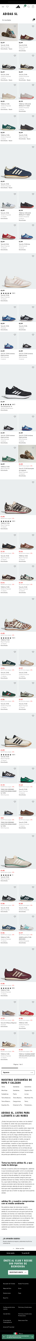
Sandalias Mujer (16, 1091)
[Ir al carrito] (33, 6)
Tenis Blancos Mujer (6, 1102)
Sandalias (16, 1087)
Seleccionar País (23, 1320)
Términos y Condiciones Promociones (25, 1314)
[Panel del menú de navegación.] (3, 6)
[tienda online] (18, 7)
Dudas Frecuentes (23, 1283)
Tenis (3, 1087)
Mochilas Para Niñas (29, 1098)
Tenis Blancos (6, 1098)
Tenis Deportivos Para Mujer (28, 1102)
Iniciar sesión (10, 1253)
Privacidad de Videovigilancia (7, 1321)
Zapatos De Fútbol (28, 1091)
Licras (26, 1094)
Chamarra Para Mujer (18, 1105)
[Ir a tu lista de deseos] (7, 6)
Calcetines (27, 1087)
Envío (19, 1288)
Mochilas (4, 1090)
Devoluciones (7, 1293)
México (21, 1333)
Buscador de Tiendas (9, 1283)
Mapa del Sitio (7, 1288)
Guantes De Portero (5, 1105)
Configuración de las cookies (9, 1308)
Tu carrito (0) (25, 1253)
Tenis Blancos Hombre (17, 1098)
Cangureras (17, 1101)
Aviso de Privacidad (8, 1327)
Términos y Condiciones (25, 1307)
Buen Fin (5, 1298)
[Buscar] (28, 6)
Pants (15, 1094)
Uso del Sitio (6, 1314)
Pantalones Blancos (28, 1105)
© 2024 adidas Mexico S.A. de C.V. (18, 1338)
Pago (19, 1293)
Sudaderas (4, 1094)
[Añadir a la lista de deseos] (14, 26)
